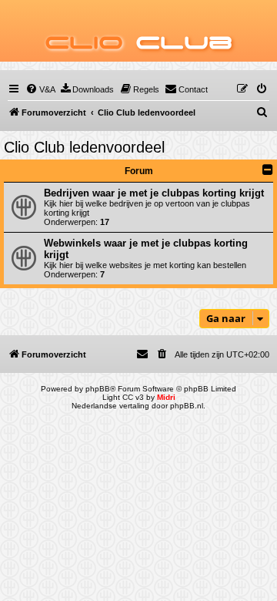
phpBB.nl (186, 405)
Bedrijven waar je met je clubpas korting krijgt (154, 193)
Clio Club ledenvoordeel (84, 147)
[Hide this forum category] (267, 169)
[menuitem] (40, 89)
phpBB (97, 388)
